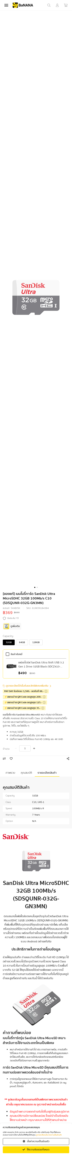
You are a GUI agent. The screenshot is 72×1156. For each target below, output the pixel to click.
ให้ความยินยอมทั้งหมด (37, 1150)
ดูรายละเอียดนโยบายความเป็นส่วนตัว (49, 1135)
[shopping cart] (65, 5)
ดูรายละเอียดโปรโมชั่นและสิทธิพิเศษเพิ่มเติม (27, 686)
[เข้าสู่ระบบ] (57, 5)
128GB (36, 642)
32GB (9, 642)
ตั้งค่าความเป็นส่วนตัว (38, 1141)
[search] (48, 5)
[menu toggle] (6, 5)
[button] (34, 587)
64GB (22, 642)
